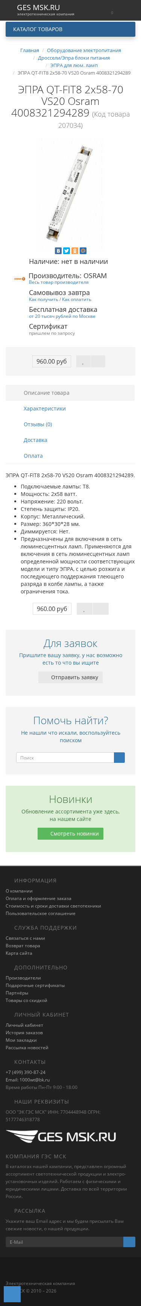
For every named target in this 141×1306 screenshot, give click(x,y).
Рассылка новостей (27, 1047)
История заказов (24, 1032)
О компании (19, 891)
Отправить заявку (74, 677)
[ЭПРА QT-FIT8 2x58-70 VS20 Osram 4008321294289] (70, 194)
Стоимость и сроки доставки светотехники (53, 906)
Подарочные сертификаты (35, 985)
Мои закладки (21, 1040)
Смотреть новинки (74, 833)
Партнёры (17, 993)
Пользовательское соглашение (41, 913)
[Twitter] (66, 250)
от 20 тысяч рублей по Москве (62, 316)
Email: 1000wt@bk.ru (28, 1080)
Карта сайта (19, 953)
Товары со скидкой (26, 1000)
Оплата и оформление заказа (38, 898)
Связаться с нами (25, 938)
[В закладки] (83, 361)
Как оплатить (76, 299)
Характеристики (44, 408)
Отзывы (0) (37, 424)
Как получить (43, 299)
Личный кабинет (24, 1025)
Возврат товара (23, 945)
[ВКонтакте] (58, 250)
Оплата (32, 455)
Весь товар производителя (59, 282)
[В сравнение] (98, 361)
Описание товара (46, 392)
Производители (23, 978)
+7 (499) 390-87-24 (25, 1072)
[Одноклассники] (74, 250)
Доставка (34, 439)
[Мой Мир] (83, 250)
